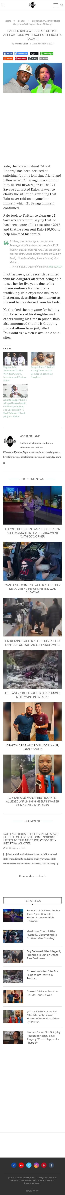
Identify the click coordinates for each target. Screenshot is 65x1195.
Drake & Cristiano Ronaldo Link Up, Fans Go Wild (42, 993)
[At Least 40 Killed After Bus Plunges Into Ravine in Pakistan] (32, 669)
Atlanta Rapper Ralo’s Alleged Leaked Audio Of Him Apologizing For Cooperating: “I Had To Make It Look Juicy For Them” (15, 408)
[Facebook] (13, 1165)
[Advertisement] (32, 128)
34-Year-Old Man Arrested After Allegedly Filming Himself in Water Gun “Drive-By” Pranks (32, 801)
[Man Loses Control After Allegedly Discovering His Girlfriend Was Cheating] (32, 561)
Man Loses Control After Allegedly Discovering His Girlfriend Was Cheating (32, 589)
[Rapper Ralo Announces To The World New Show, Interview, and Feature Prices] (15, 358)
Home (8, 20)
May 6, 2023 (55, 266)
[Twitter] (29, 1165)
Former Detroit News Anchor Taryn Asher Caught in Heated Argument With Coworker (32, 533)
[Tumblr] (51, 1165)
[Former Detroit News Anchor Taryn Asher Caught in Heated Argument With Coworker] (32, 505)
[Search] (61, 5)
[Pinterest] (43, 1165)
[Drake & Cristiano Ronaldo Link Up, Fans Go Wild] (32, 721)
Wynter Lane (21, 43)
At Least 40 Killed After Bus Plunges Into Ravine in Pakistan (42, 975)
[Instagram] (36, 1165)
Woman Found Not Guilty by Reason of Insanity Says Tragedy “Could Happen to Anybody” (43, 1037)
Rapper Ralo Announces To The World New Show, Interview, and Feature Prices (14, 373)
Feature (22, 20)
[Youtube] (21, 1165)
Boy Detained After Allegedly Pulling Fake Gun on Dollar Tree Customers (44, 955)
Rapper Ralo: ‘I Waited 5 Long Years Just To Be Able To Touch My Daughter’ (42, 372)
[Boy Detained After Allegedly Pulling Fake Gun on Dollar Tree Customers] (32, 617)
